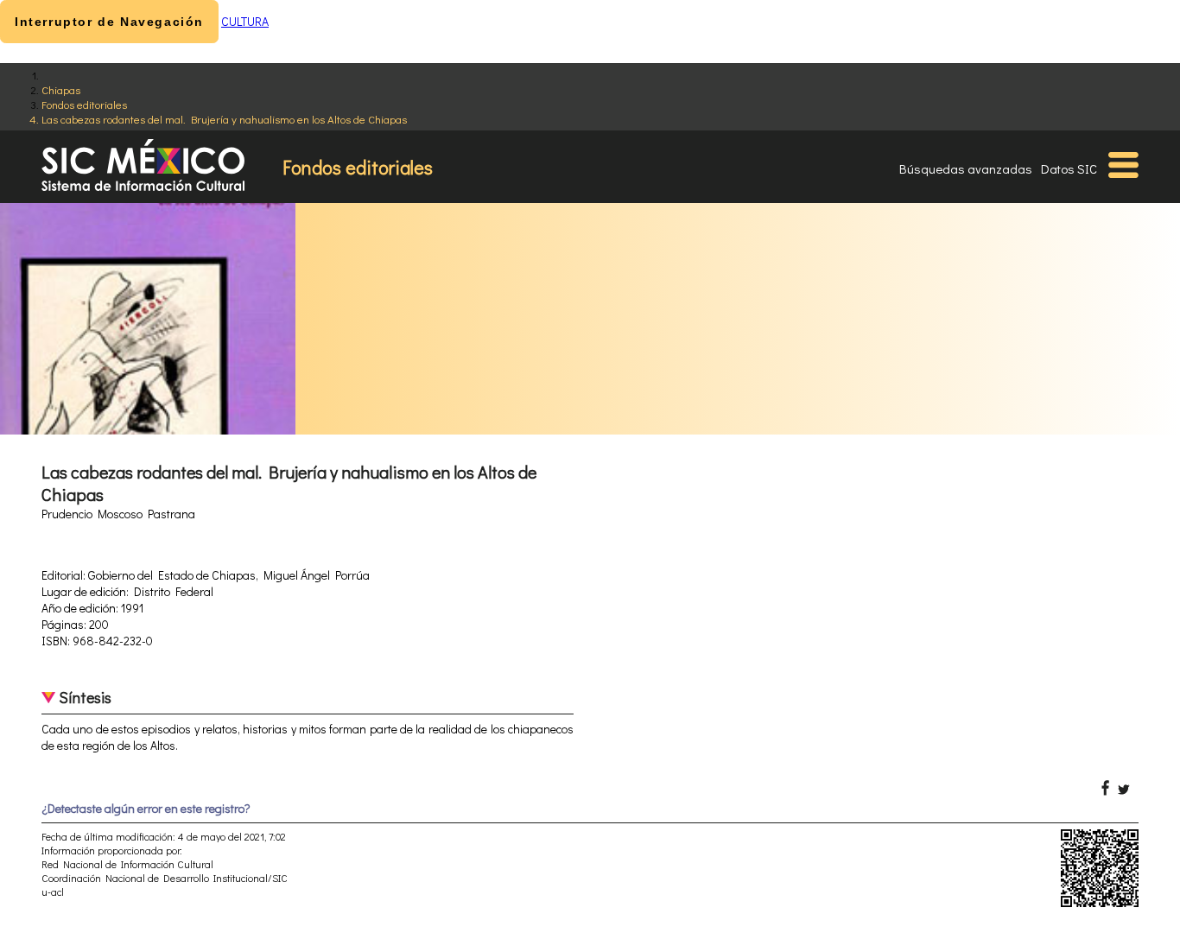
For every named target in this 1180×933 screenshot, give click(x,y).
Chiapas (60, 89)
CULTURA (245, 21)
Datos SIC (1069, 168)
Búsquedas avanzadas (965, 168)
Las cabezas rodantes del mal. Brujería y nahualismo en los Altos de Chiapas (224, 118)
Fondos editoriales (84, 104)
